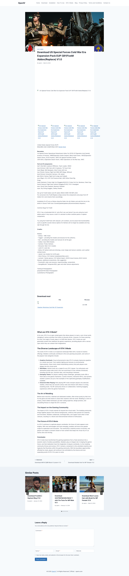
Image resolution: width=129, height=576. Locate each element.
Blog (76, 3)
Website (78, 551)
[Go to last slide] (27, 493)
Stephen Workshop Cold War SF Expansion (50, 307)
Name (38, 551)
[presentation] (37, 484)
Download (44, 3)
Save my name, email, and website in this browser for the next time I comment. (58, 555)
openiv (40, 63)
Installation (52, 3)
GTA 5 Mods (69, 3)
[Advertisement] (64, 76)
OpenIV (54, 571)
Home (38, 3)
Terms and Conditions (95, 3)
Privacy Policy (83, 3)
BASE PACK (62, 147)
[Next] (101, 493)
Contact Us (106, 3)
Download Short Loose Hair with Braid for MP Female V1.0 (90, 498)
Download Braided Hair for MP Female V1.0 (81, 461)
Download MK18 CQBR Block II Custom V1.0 (48, 461)
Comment (39, 530)
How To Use (60, 3)
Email (58, 551)
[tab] (61, 511)
